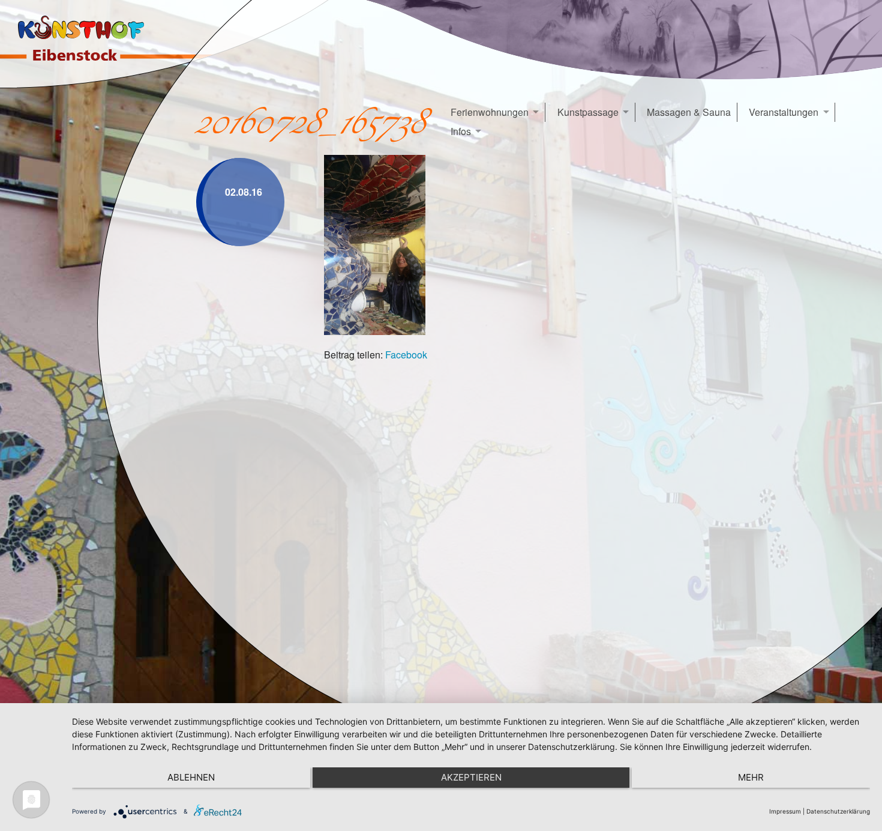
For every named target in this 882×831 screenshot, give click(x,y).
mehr (751, 777)
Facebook (406, 354)
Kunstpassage (588, 112)
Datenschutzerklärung (838, 811)
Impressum (785, 811)
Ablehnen (191, 777)
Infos (461, 131)
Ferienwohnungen (490, 112)
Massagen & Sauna (689, 112)
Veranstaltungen (783, 112)
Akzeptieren (471, 777)
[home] (88, 44)
